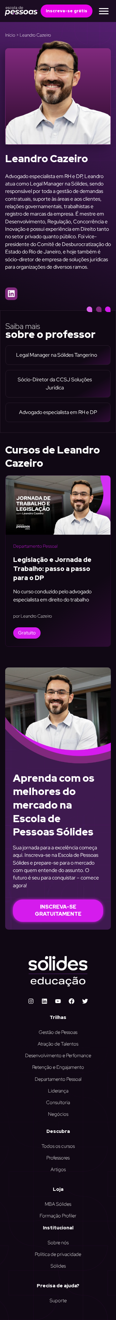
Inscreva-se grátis (66, 11)
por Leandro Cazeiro (32, 616)
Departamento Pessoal (35, 546)
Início (10, 35)
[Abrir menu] (104, 11)
